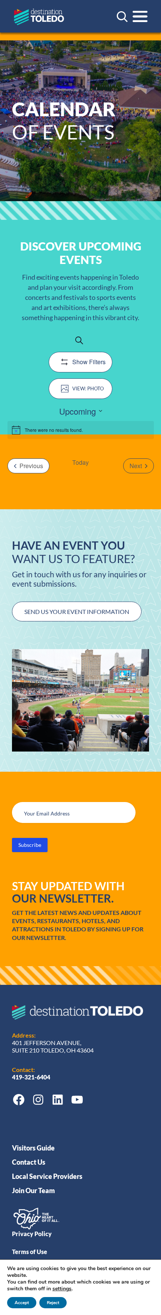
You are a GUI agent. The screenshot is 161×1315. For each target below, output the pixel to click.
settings (62, 1288)
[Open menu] (140, 16)
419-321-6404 (31, 1077)
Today (80, 462)
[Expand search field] (122, 16)
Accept (22, 1303)
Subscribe (29, 845)
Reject (53, 1303)
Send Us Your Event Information (76, 611)
